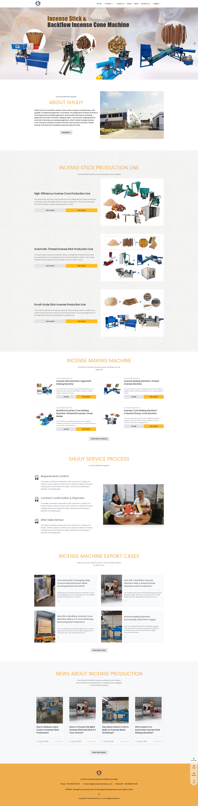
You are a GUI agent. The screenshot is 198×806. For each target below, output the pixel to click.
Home (99, 3)
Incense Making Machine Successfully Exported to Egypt (140, 618)
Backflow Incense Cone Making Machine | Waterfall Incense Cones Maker (74, 413)
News (136, 3)
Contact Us (145, 3)
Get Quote (81, 210)
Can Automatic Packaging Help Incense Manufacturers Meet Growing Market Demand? (73, 583)
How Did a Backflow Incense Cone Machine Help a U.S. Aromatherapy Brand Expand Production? (75, 619)
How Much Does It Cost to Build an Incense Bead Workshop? (115, 729)
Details (66, 397)
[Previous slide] (3, 43)
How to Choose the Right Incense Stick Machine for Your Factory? (82, 729)
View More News (99, 752)
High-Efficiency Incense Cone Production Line (62, 193)
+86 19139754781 (73, 784)
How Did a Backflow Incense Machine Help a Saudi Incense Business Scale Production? (139, 583)
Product (108, 3)
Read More (59, 741)
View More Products (99, 439)
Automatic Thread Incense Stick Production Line (63, 249)
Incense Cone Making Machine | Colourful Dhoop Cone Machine (140, 412)
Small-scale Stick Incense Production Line (60, 304)
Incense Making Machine (64, 378)
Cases (129, 3)
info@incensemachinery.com (100, 784)
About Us (120, 3)
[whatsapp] (99, 794)
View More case (99, 650)
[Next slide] (194, 43)
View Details (50, 210)
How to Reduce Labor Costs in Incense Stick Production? (47, 729)
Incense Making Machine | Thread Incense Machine (141, 382)
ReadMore (66, 132)
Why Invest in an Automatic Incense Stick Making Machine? (147, 729)
